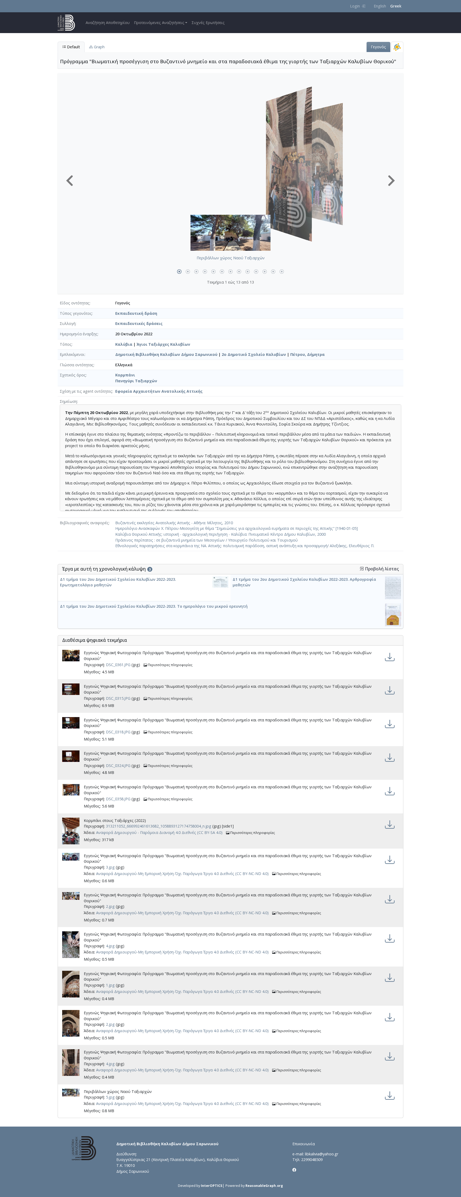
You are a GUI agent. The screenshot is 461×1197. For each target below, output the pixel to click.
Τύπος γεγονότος (76, 313)
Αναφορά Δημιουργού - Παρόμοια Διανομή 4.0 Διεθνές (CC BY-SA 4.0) (159, 832)
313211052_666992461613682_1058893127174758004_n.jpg (158, 826)
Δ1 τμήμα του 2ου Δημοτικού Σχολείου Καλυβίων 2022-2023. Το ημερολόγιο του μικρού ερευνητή (154, 606)
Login (355, 6)
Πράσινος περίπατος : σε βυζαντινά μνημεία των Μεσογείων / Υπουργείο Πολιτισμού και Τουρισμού (206, 540)
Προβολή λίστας (381, 568)
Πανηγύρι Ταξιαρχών (136, 380)
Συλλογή (67, 323)
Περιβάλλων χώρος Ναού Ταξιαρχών (231, 257)
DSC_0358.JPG (118, 799)
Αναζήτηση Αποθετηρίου (108, 22)
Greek (395, 6)
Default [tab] (73, 46)
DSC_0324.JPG (118, 765)
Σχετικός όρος (73, 374)
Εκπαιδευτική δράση (136, 313)
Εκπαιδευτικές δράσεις (138, 323)
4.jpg (110, 945)
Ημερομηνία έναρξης (79, 333)
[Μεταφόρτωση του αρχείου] (390, 656)
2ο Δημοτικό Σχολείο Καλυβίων (254, 354)
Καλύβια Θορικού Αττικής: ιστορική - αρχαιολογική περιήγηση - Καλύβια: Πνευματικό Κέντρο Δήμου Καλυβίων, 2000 (220, 534)
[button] (70, 180)
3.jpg (110, 867)
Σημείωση (68, 401)
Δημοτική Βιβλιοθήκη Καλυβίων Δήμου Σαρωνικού (166, 354)
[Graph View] (397, 47)
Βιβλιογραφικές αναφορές (84, 522)
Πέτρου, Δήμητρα (307, 354)
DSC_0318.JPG (118, 731)
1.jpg (110, 985)
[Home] (68, 23)
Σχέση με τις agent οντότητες (86, 391)
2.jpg (110, 906)
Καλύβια (123, 344)
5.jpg (110, 1097)
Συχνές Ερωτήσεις (208, 22)
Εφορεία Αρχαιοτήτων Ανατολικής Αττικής (158, 391)
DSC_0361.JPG (118, 664)
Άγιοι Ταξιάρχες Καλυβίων (163, 344)
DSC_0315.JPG (118, 698)
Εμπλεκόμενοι (72, 354)
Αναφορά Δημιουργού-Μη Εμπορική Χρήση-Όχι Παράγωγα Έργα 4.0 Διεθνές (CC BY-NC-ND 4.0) (182, 873)
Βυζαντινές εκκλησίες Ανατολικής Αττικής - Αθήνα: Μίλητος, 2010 (174, 522)
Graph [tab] (99, 46)
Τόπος (66, 344)
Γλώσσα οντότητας (77, 364)
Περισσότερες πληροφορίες (169, 665)
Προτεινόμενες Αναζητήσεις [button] (159, 22)
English (380, 6)
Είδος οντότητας (75, 302)
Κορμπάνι (125, 374)
